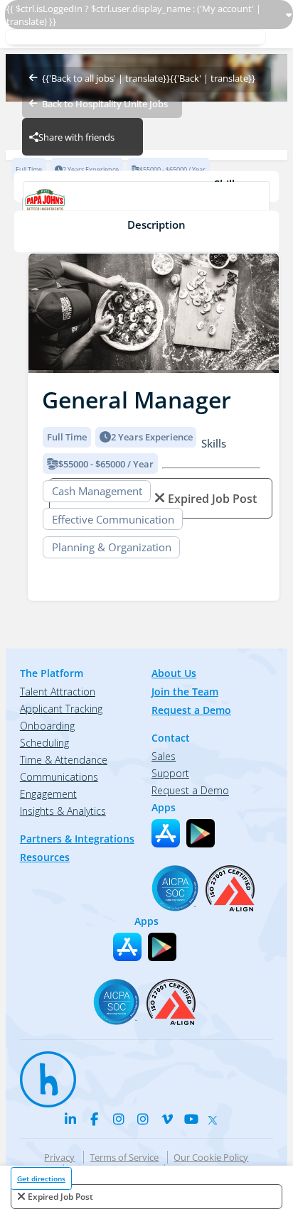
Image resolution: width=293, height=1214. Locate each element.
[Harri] (41, 1072)
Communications (59, 777)
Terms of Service (124, 1157)
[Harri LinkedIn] (70, 1119)
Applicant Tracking (61, 708)
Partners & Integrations (77, 838)
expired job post (60, 1197)
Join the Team (184, 691)
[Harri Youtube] (191, 1119)
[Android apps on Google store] (200, 833)
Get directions (41, 1178)
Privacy (59, 1157)
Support (170, 773)
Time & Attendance (63, 759)
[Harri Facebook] (94, 1119)
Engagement (48, 794)
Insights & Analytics (63, 811)
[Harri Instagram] (119, 1119)
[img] (153, 314)
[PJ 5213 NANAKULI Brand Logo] (146, 204)
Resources (45, 857)
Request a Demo (191, 710)
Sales (163, 756)
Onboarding (47, 725)
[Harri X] (215, 1117)
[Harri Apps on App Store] (165, 833)
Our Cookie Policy (211, 1157)
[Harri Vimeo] (167, 1119)
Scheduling (44, 742)
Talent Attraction (57, 691)
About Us (173, 673)
